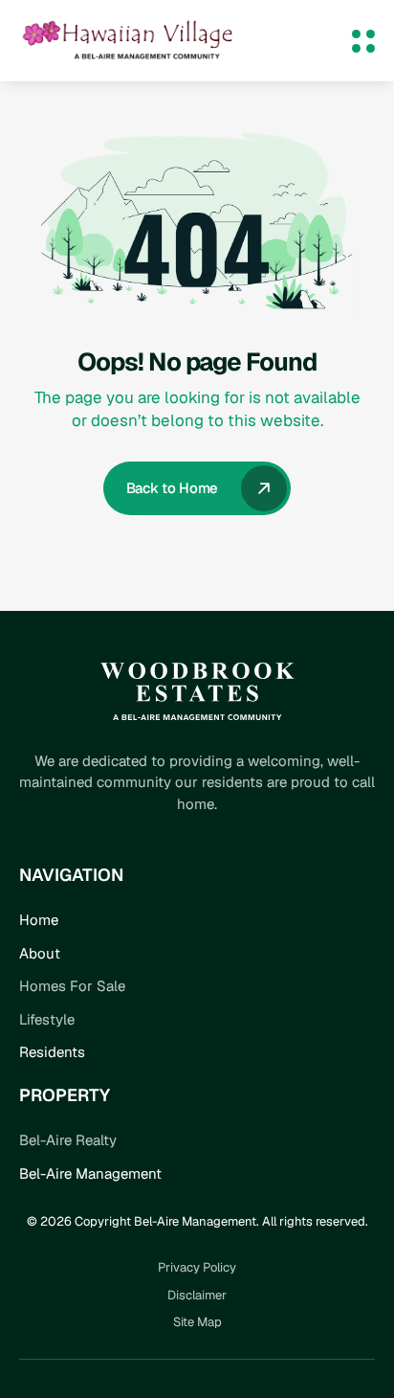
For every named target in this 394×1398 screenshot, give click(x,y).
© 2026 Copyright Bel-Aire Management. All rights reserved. (197, 1221)
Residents (52, 1052)
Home (38, 920)
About (39, 953)
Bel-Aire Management (90, 1173)
